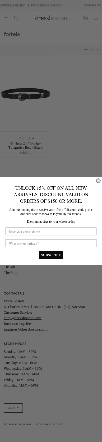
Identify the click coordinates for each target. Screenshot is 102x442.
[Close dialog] (98, 181)
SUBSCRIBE (51, 255)
